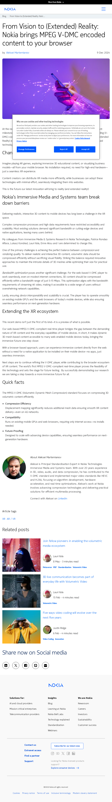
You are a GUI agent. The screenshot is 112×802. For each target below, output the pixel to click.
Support (28, 761)
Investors (82, 714)
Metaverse (47, 567)
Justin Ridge (59, 628)
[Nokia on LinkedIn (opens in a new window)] (73, 753)
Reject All (64, 149)
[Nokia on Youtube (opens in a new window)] (57, 753)
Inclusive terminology (61, 793)
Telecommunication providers (24, 714)
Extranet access (32, 750)
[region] (56, 136)
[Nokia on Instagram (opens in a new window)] (52, 753)
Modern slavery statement (85, 793)
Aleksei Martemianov (17, 52)
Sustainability (85, 719)
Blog (50, 703)
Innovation (59, 639)
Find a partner (32, 755)
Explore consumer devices (63, 768)
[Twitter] (15, 665)
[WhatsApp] (35, 665)
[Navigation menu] (104, 10)
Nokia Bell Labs (55, 714)
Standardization (64, 567)
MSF (55, 567)
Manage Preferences (26, 149)
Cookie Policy (79, 138)
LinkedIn (62, 498)
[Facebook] (25, 665)
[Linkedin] (5, 665)
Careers (82, 708)
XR (3, 518)
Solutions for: (17, 698)
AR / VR (11, 518)
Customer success (87, 725)
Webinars (52, 730)
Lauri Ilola (58, 556)
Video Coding (48, 639)
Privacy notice (28, 793)
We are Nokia (85, 698)
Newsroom (83, 703)
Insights (52, 698)
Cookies (16, 793)
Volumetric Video (80, 567)
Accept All (86, 149)
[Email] (45, 665)
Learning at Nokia (57, 708)
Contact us (30, 744)
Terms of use (43, 793)
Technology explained (59, 719)
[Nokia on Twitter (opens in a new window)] (63, 753)
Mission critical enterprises (23, 708)
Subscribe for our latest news (67, 746)
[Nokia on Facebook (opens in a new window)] (68, 753)
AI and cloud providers (21, 703)
